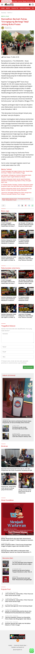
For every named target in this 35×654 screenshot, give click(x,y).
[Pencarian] (33, 4)
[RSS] (17, 640)
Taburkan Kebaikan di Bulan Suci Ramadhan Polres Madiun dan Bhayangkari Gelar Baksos (18, 618)
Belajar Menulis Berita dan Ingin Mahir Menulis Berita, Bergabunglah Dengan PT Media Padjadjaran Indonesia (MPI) (17, 539)
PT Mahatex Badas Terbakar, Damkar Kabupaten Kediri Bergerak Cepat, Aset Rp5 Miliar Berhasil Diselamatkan (17, 185)
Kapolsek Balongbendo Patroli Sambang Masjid (18, 606)
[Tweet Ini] (22, 205)
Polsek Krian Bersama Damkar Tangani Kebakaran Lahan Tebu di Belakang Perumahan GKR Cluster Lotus (22, 571)
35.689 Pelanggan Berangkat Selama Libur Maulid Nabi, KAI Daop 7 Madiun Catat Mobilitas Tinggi (17, 172)
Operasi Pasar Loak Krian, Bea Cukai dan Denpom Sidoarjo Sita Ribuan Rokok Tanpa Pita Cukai (21, 435)
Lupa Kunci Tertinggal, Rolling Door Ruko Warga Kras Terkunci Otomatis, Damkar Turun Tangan (16, 193)
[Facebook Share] (19, 205)
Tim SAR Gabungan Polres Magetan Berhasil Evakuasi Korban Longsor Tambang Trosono (22, 563)
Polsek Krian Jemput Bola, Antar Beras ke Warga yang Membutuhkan (8, 488)
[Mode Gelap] (30, 4)
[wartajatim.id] (9, 4)
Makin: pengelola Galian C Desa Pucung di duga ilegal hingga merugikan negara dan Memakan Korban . (16, 545)
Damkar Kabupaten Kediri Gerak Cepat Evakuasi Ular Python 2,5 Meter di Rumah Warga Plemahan (16, 189)
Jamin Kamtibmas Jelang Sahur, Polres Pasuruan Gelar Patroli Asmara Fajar (19, 594)
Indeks (10, 645)
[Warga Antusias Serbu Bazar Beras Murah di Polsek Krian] (26, 480)
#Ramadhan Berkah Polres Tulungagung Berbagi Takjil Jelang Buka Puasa (16, 199)
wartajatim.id (8, 27)
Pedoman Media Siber (20, 645)
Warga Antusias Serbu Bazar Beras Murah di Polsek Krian (25, 491)
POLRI (7, 16)
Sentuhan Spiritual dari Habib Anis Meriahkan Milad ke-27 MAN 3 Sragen (17, 624)
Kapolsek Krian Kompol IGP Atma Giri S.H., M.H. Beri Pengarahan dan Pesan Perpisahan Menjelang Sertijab (16, 469)
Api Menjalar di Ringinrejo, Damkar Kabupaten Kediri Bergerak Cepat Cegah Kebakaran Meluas (16, 176)
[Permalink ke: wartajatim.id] (2, 28)
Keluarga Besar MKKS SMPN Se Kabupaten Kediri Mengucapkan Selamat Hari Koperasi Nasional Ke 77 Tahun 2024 (16, 551)
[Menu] (2, 4)
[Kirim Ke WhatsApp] (32, 205)
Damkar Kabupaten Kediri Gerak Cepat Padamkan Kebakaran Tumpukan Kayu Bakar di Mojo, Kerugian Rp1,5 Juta (16, 180)
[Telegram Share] (29, 205)
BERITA (3, 16)
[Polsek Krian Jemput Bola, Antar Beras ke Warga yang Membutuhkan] (8, 479)
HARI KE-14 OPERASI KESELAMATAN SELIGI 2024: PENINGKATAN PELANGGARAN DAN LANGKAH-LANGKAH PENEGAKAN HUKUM (18, 612)
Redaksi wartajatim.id (17, 647)
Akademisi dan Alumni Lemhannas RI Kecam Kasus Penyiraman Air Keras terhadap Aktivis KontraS (17, 421)
